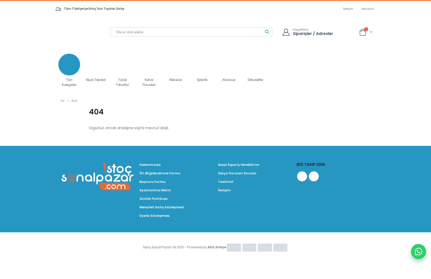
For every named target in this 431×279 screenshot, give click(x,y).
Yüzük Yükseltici (122, 82)
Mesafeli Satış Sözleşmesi (161, 207)
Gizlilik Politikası (153, 198)
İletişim (348, 9)
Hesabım (367, 9)
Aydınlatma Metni (155, 190)
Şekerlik (202, 80)
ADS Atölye (217, 247)
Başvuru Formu (152, 181)
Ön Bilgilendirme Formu (159, 173)
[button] (418, 251)
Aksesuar (228, 80)
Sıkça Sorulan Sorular (237, 173)
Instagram (314, 176)
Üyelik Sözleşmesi (154, 215)
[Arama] (267, 32)
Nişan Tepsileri (96, 80)
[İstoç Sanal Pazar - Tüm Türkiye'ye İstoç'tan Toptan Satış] (83, 31)
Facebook (302, 176)
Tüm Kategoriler (69, 82)
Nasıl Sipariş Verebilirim (238, 164)
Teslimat (225, 181)
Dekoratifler (255, 80)
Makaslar (175, 80)
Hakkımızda (150, 164)
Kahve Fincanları (149, 82)
